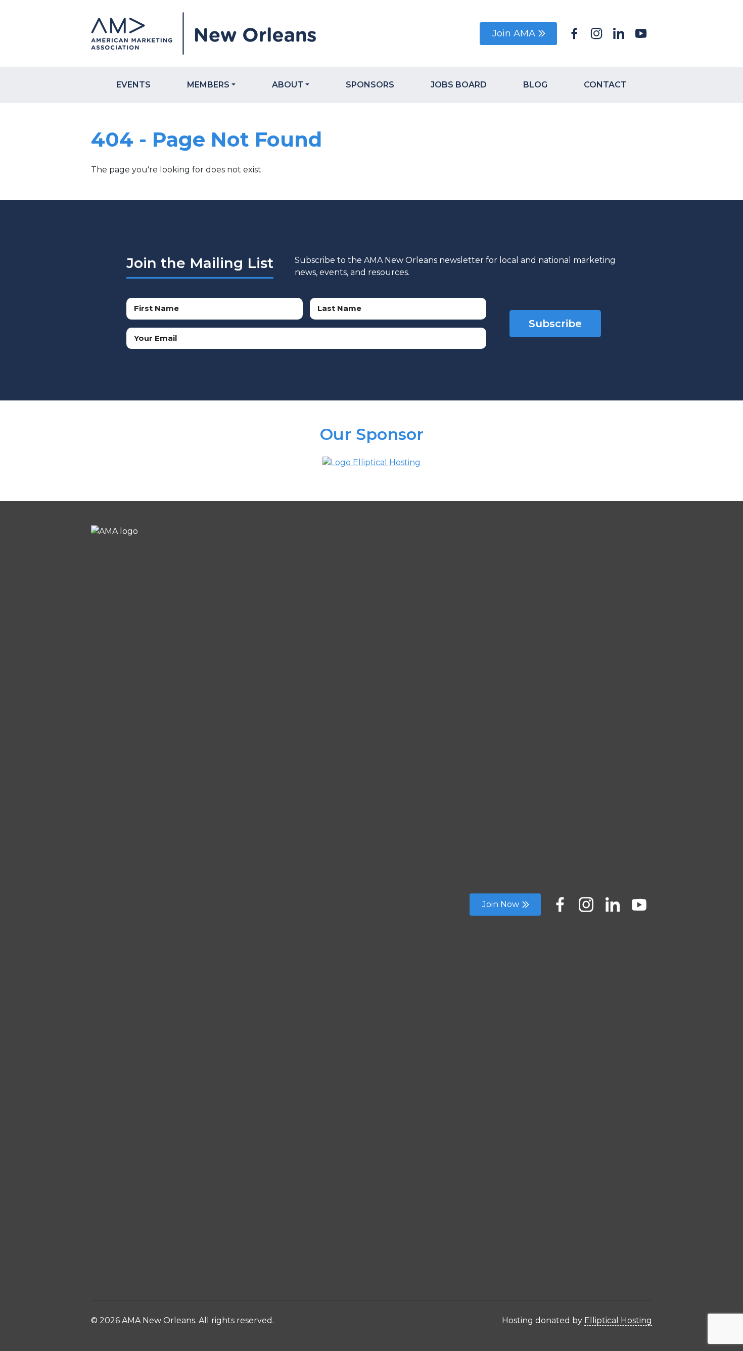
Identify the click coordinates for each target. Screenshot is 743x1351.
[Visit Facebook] (574, 32)
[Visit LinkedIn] (619, 32)
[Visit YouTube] (641, 32)
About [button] (287, 84)
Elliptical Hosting (618, 1320)
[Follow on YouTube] (639, 901)
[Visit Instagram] (596, 32)
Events (133, 84)
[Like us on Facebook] (560, 901)
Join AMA (513, 33)
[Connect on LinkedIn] (612, 901)
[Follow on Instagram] (586, 901)
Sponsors (370, 84)
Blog (535, 84)
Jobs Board (459, 84)
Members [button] (208, 84)
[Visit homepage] (227, 33)
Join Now (500, 904)
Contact (605, 84)
